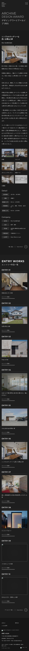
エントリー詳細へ (6, 296)
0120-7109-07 (7, 640)
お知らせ (3, 622)
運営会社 (17, 622)
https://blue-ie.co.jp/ (16, 237)
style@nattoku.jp (18, 640)
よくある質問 (4, 625)
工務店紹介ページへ (15, 233)
